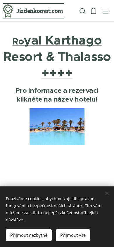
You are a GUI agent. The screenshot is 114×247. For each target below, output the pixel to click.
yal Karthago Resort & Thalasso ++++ (57, 56)
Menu (105, 11)
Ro (18, 41)
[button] (82, 11)
